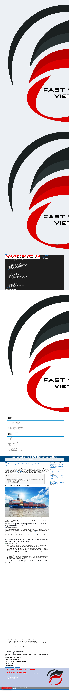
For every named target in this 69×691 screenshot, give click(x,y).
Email (19, 667)
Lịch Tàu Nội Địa (14, 273)
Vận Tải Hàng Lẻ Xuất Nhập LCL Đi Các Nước (17, 265)
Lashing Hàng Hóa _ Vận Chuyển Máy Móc (17, 285)
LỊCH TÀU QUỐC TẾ (15, 274)
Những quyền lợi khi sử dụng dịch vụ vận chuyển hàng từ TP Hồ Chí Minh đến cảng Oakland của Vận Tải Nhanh (24, 479)
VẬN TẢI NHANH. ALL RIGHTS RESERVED (15, 481)
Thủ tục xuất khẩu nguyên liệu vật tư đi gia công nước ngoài (56, 473)
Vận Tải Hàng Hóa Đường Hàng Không (16, 263)
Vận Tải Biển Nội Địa (13, 282)
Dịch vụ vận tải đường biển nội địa (17, 260)
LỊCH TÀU (9, 435)
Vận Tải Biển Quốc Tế (11, 445)
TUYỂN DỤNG (9, 269)
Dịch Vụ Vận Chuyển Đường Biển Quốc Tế (19, 259)
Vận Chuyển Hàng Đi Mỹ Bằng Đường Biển (14, 465)
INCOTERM (11, 275)
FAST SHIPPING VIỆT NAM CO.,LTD (14, 482)
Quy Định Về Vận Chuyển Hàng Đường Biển (17, 277)
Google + (14, 289)
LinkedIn (12, 667)
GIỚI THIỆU (45, 256)
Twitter (10, 667)
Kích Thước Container (13, 278)
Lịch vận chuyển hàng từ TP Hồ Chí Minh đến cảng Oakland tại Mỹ (17, 480)
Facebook (7, 289)
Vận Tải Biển (45, 258)
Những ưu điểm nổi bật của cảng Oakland (13, 476)
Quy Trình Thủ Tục (12, 286)
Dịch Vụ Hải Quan (12, 284)
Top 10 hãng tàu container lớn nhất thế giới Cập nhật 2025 (56, 467)
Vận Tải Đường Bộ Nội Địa (12, 424)
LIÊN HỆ (8, 287)
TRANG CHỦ (45, 255)
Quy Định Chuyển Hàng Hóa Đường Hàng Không (18, 276)
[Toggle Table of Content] (42, 475)
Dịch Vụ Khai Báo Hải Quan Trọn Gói (15, 266)
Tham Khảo (9, 270)
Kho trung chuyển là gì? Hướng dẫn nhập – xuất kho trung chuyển (57, 478)
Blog (8, 279)
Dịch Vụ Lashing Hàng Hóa (14, 267)
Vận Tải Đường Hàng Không (14, 283)
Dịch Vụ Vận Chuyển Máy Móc (14, 268)
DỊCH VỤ (44, 257)
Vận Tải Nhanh (19, 471)
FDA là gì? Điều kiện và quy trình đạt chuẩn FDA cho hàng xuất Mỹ (57, 483)
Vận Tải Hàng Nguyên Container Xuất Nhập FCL (18, 264)
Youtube (10, 289)
